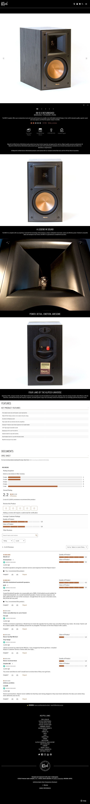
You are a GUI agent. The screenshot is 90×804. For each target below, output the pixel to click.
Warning (46, 785)
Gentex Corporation (58, 778)
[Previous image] (3, 58)
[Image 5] (53, 109)
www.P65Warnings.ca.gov (57, 705)
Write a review (52, 123)
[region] (45, 58)
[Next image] (86, 58)
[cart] (79, 4)
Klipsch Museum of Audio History (45, 742)
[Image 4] (49, 109)
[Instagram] (45, 754)
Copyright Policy (45, 751)
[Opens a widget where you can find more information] (83, 801)
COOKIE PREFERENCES (45, 788)
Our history (45, 740)
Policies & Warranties (45, 749)
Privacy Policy (45, 747)
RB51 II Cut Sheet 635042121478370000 (39, 460)
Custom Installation (45, 723)
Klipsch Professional (45, 721)
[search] (82, 4)
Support (45, 730)
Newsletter (45, 737)
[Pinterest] (51, 754)
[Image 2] (42, 109)
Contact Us (45, 731)
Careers (45, 745)
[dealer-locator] (74, 4)
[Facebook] (42, 754)
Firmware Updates (45, 726)
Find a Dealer (45, 719)
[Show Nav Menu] (86, 4)
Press (45, 733)
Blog (45, 735)
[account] (77, 4)
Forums (45, 738)
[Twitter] (39, 754)
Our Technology (45, 744)
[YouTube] (48, 754)
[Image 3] (46, 109)
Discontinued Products (45, 728)
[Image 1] (37, 109)
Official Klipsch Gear (45, 724)
